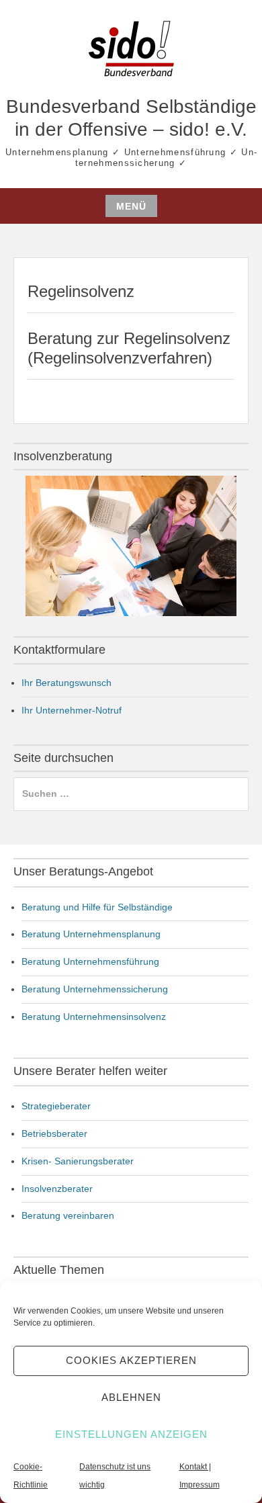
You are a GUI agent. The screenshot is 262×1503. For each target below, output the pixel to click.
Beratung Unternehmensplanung (91, 934)
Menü (131, 206)
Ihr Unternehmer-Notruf (71, 710)
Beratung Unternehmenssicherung (94, 989)
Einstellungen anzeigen (131, 1434)
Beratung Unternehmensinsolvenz (93, 1016)
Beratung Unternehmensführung (90, 961)
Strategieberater (56, 1106)
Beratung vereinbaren (67, 1215)
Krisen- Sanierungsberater (77, 1161)
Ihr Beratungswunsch (66, 682)
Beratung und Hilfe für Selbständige (97, 907)
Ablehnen (131, 1397)
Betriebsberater (54, 1133)
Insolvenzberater (57, 1188)
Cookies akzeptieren (131, 1360)
